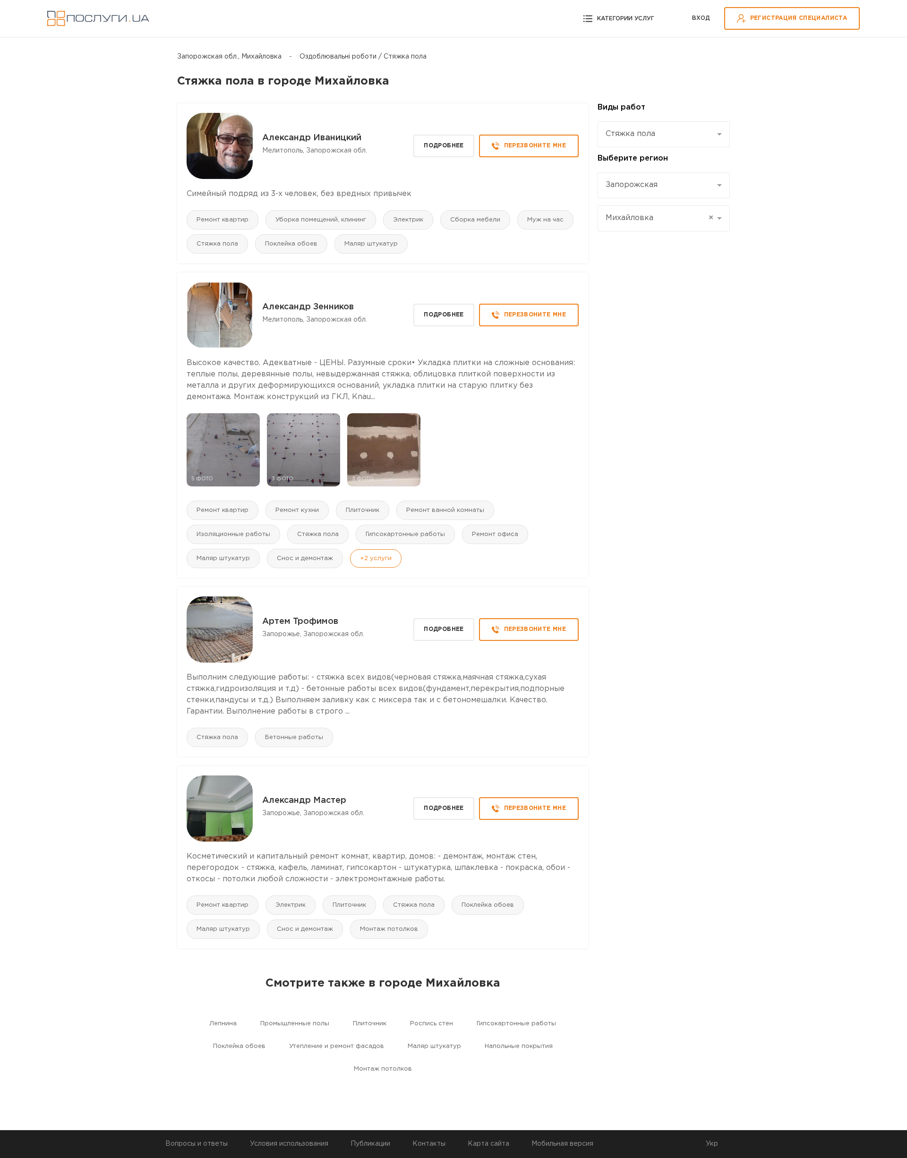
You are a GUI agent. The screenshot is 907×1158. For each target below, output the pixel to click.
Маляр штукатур (371, 244)
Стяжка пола (217, 244)
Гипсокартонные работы (405, 534)
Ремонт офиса (495, 534)
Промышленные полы (294, 1023)
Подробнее (443, 145)
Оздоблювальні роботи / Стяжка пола (363, 57)
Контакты (428, 1144)
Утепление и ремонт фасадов (336, 1046)
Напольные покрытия (519, 1046)
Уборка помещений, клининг (320, 219)
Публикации (370, 1144)
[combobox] (664, 134)
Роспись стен (431, 1023)
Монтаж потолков (389, 929)
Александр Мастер (304, 800)
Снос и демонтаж (305, 558)
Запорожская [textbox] (632, 184)
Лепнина (223, 1023)
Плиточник (362, 510)
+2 (376, 558)
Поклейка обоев (291, 244)
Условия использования (289, 1144)
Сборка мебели (475, 219)
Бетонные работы (294, 737)
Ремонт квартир (222, 219)
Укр (712, 1144)
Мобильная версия (562, 1144)
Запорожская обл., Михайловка (229, 57)
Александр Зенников (308, 307)
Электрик (408, 219)
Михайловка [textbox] (659, 217)
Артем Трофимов (300, 621)
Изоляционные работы (233, 534)
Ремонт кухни (297, 510)
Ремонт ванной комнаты (445, 510)
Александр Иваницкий (311, 138)
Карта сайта (488, 1144)
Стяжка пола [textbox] (630, 133)
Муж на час (545, 219)
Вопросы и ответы (196, 1144)
